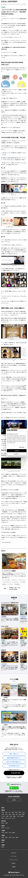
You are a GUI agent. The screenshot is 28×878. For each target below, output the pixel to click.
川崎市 (6, 823)
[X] (12, 803)
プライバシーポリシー (13, 859)
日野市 (16, 812)
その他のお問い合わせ (14, 766)
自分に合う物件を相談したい (14, 762)
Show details (21, 447)
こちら (4, 154)
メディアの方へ (14, 856)
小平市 (18, 816)
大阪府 (3, 835)
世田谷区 (22, 816)
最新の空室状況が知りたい (14, 758)
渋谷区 (10, 816)
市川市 (10, 832)
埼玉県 (3, 825)
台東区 (20, 812)
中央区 (6, 812)
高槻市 (17, 837)
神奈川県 (3, 821)
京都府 (3, 840)
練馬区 (23, 814)
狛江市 (10, 814)
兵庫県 (3, 845)
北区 (9, 812)
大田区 (2, 812)
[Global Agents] (14, 872)
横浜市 (2, 823)
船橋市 (13, 832)
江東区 (12, 812)
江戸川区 (3, 816)
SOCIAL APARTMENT (14, 796)
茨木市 (13, 837)
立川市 (13, 818)
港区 (17, 814)
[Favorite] (24, 567)
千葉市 (2, 832)
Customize (16, 453)
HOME (14, 800)
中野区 (20, 814)
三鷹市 (7, 816)
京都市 (2, 842)
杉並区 (6, 818)
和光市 (2, 827)
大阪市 (10, 837)
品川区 (10, 818)
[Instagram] (9, 803)
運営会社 (13, 863)
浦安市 (6, 832)
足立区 (23, 812)
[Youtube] (16, 803)
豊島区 (14, 816)
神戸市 (2, 847)
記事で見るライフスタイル (7, 4)
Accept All (17, 450)
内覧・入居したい (14, 754)
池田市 (6, 837)
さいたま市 (7, 827)
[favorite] (22, 2)
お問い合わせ (13, 852)
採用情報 (13, 866)
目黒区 (13, 814)
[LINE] (19, 803)
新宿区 (2, 818)
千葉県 (3, 830)
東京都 (3, 810)
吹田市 (2, 837)
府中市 (6, 814)
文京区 (2, 814)
